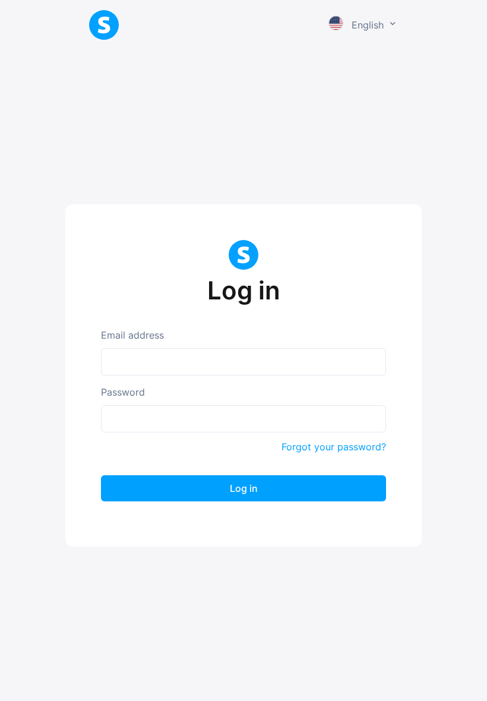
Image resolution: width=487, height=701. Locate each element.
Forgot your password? (334, 447)
